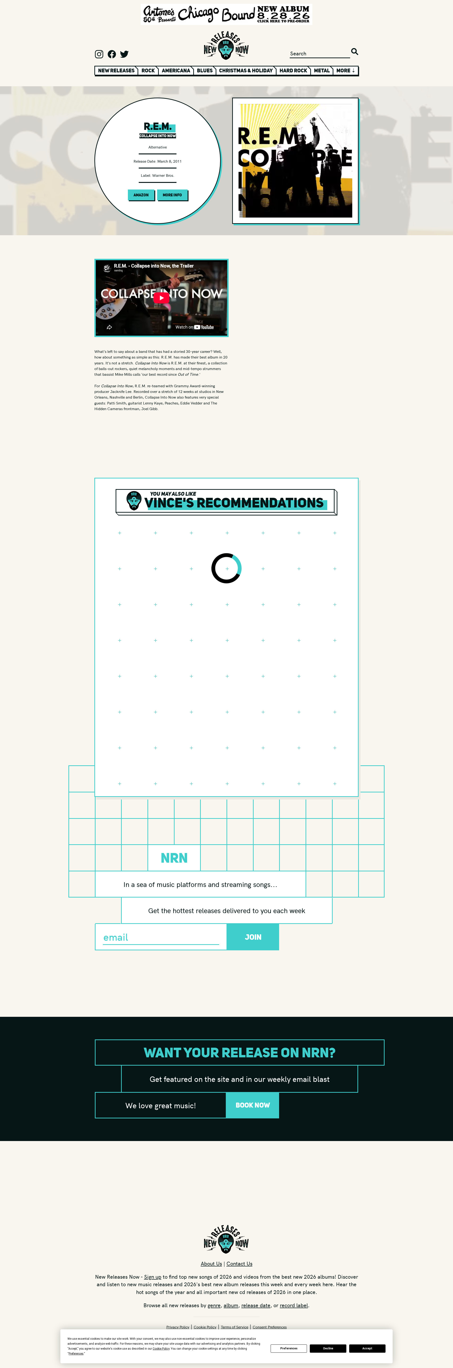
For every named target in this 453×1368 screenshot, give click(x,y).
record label (294, 1305)
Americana (176, 70)
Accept (367, 1348)
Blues (205, 70)
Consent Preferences (270, 1326)
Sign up (152, 1276)
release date (255, 1305)
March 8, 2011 (169, 161)
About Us (211, 1263)
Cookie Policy (205, 1326)
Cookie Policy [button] (161, 1348)
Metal (322, 70)
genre (214, 1305)
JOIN (253, 937)
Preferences (289, 1348)
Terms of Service (234, 1326)
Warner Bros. (163, 175)
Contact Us (239, 1263)
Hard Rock (293, 70)
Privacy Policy (177, 1326)
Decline (328, 1348)
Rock (148, 70)
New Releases (116, 70)
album (231, 1305)
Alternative (157, 146)
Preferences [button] (76, 1353)
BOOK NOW (253, 1105)
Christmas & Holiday (246, 70)
